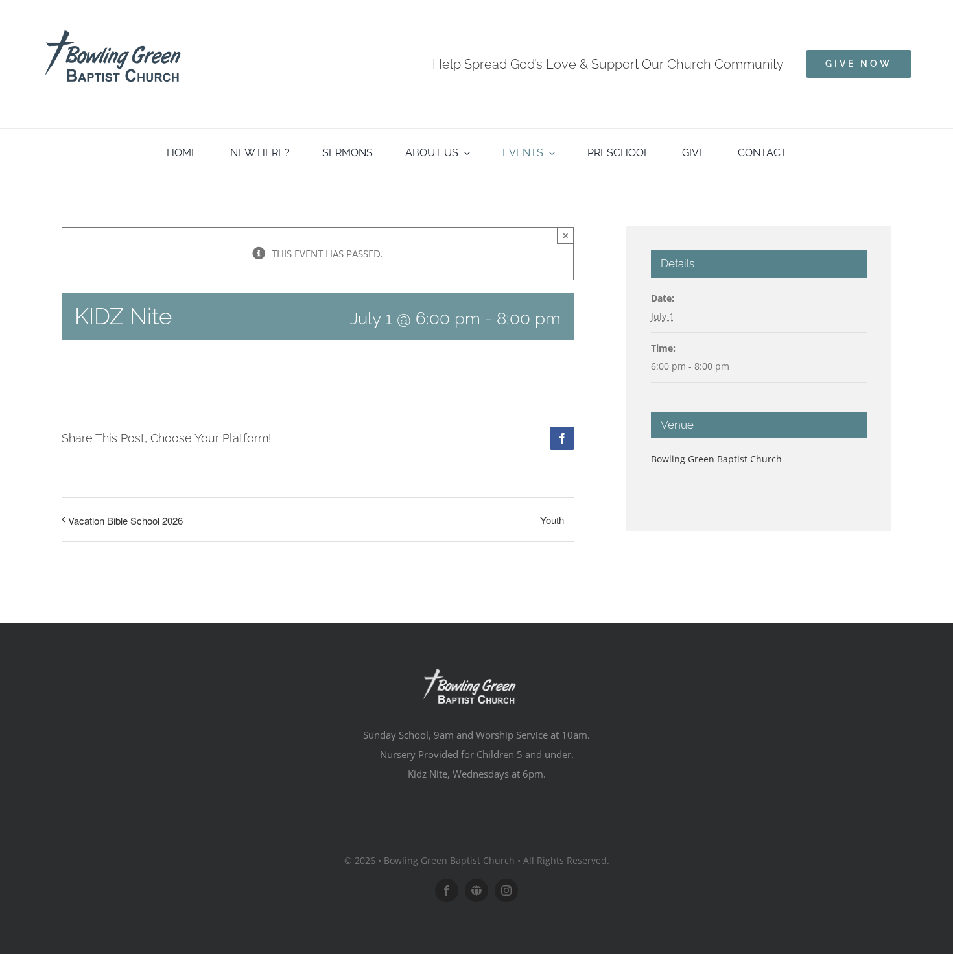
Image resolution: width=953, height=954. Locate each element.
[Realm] (476, 890)
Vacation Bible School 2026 (125, 520)
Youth (552, 520)
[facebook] (446, 890)
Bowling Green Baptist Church (716, 459)
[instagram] (506, 890)
